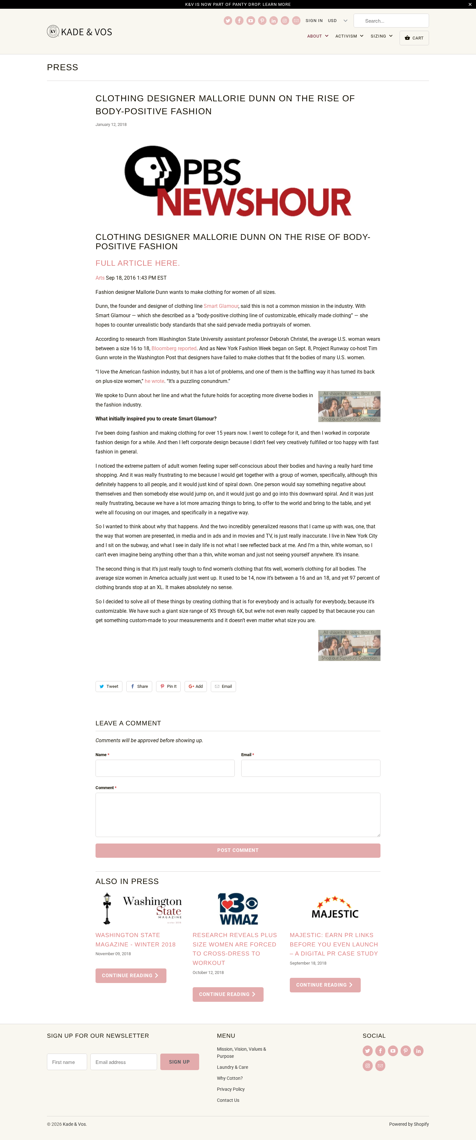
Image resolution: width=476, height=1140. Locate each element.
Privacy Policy (231, 1089)
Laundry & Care (232, 1067)
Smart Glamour (221, 306)
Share (142, 686)
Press (62, 67)
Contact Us (228, 1100)
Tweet (112, 686)
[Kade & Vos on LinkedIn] (273, 20)
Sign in (314, 20)
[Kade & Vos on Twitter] (228, 20)
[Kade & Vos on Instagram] (285, 20)
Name (102, 754)
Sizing (379, 36)
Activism (346, 36)
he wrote (154, 381)
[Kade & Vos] (92, 31)
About (315, 36)
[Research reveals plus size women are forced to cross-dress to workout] (238, 909)
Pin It (171, 686)
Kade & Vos (74, 1124)
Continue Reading (128, 975)
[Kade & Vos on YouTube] (250, 20)
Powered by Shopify (409, 1124)
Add (199, 686)
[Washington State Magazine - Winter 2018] (141, 909)
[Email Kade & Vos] (296, 20)
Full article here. (138, 263)
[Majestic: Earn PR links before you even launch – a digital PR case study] (335, 909)
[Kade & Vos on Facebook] (239, 20)
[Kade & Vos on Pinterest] (262, 20)
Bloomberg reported (174, 348)
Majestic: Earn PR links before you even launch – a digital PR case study (334, 944)
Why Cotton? (230, 1078)
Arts (100, 278)
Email (227, 686)
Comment (106, 787)
